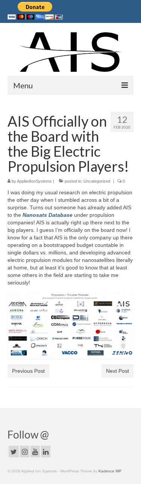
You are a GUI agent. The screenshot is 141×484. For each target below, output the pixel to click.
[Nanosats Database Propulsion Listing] (70, 325)
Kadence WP (110, 471)
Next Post (117, 371)
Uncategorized (96, 181)
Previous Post (28, 371)
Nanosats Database (48, 215)
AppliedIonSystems (34, 181)
